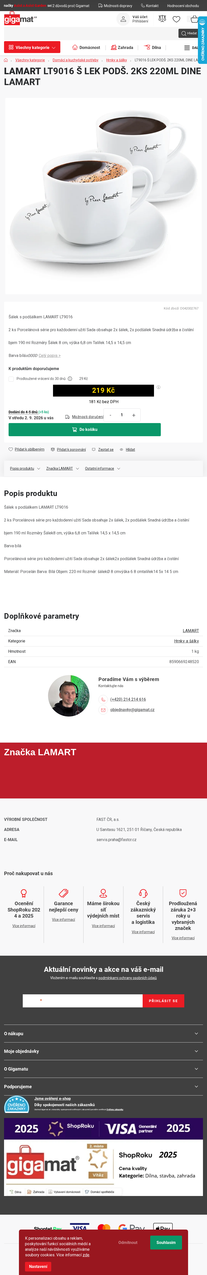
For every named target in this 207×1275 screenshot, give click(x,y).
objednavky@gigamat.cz (132, 709)
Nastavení (38, 1266)
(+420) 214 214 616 (128, 699)
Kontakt (152, 6)
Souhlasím (166, 1242)
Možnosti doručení (88, 417)
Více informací (50, 355)
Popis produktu (22, 468)
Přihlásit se (163, 1001)
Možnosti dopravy (118, 6)
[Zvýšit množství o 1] (133, 415)
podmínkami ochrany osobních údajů (127, 978)
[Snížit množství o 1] (110, 415)
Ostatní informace (99, 468)
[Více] (193, 47)
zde (86, 1255)
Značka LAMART (59, 468)
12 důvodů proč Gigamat (69, 6)
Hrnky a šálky (186, 641)
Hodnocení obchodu (183, 6)
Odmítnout (127, 1242)
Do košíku (88, 429)
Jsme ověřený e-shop (52, 1098)
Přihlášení (140, 21)
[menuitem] (34, 47)
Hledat (192, 33)
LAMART (191, 630)
